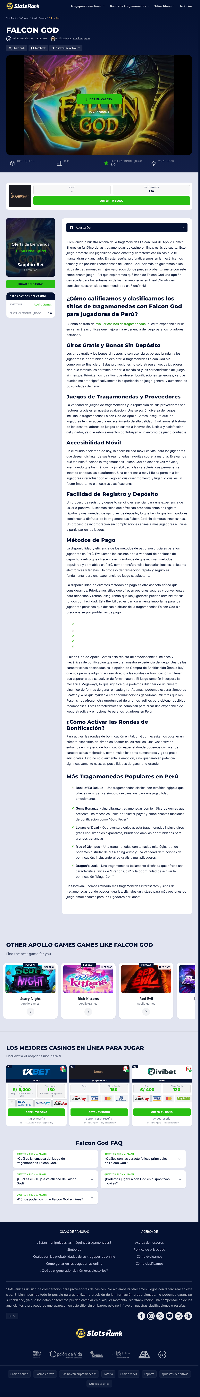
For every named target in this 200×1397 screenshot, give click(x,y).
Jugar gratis (99, 111)
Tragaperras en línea (86, 6)
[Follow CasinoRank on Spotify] (179, 1316)
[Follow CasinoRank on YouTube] (169, 1316)
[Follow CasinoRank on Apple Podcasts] (188, 1316)
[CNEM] (97, 1354)
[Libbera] (121, 1354)
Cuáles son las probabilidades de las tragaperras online (74, 1256)
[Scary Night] (30, 991)
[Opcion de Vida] (65, 1354)
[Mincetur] (36, 1354)
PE (10, 1316)
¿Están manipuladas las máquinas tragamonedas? (74, 1242)
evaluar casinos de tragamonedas (121, 324)
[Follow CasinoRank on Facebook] (141, 1316)
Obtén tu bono (111, 200)
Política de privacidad (149, 1249)
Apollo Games (43, 304)
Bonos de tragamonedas (128, 6)
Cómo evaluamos (149, 1256)
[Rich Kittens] (88, 991)
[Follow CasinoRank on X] (160, 1316)
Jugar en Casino (99, 99)
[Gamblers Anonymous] (144, 1354)
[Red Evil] (146, 991)
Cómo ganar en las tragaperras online (74, 1263)
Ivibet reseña (162, 1118)
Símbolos (74, 1249)
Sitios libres (162, 6)
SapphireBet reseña (99, 1118)
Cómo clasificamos (149, 1263)
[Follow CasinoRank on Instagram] (151, 1316)
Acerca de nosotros (149, 1242)
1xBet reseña (36, 1118)
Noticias (186, 6)
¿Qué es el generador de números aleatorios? (74, 1270)
